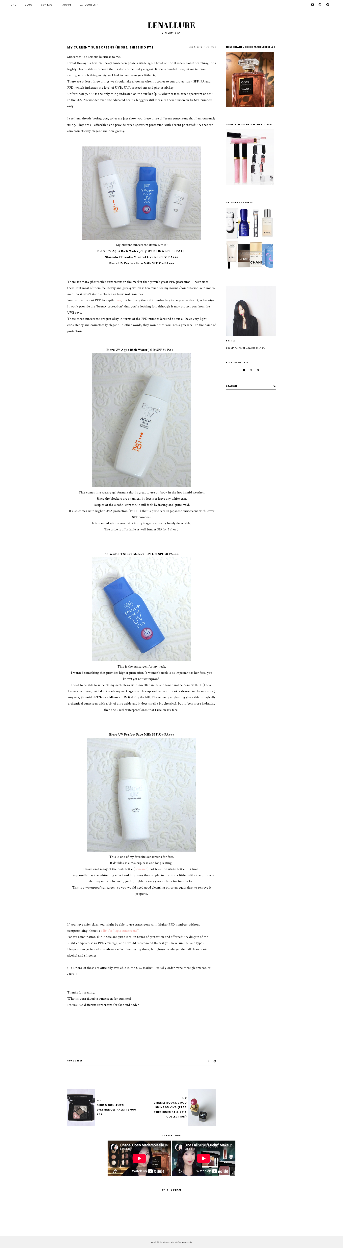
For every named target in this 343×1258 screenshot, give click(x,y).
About (67, 5)
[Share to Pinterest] (215, 1061)
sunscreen (75, 1060)
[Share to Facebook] (209, 1061)
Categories (88, 5)
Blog (28, 5)
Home (12, 5)
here (118, 300)
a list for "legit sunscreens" (120, 930)
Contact (47, 5)
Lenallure (171, 25)
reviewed (141, 869)
